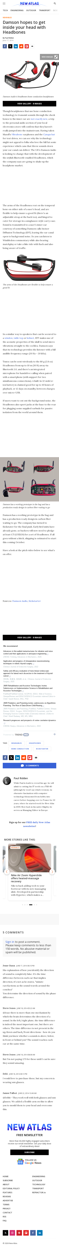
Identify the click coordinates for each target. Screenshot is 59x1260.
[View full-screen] (56, 57)
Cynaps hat (49, 134)
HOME (6, 1176)
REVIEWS (7, 1196)
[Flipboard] (27, 46)
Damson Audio (20, 601)
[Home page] (29, 4)
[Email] (32, 46)
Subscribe (29, 1152)
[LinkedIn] (16, 46)
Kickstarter (35, 601)
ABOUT (6, 1184)
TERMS (6, 1204)
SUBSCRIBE (8, 1180)
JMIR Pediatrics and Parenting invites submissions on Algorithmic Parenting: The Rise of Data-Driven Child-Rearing (29, 704)
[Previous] (7, 872)
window (9, 338)
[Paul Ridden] (7, 781)
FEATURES (7, 1192)
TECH (5, 10)
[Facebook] (5, 46)
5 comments (32, 765)
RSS (4, 1216)
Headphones (35, 743)
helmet (30, 338)
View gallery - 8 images (29, 103)
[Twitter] (10, 46)
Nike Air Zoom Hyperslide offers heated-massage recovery (26, 878)
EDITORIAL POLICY (11, 1188)
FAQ (4, 1220)
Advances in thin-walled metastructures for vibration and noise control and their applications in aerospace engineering (28, 652)
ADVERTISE (8, 1200)
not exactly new (39, 119)
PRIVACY (6, 1208)
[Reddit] (21, 46)
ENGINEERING (17, 10)
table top (18, 338)
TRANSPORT (44, 10)
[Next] (52, 872)
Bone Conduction (20, 749)
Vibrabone (17, 134)
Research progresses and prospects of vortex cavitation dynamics (29, 720)
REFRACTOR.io (39, 1192)
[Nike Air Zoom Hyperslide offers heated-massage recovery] (29, 858)
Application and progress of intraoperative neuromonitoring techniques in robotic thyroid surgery (26, 662)
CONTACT (7, 1212)
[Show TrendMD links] (55, 734)
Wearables (7, 17)
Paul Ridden (21, 778)
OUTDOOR (31, 10)
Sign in (9, 942)
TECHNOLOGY (38, 1184)
